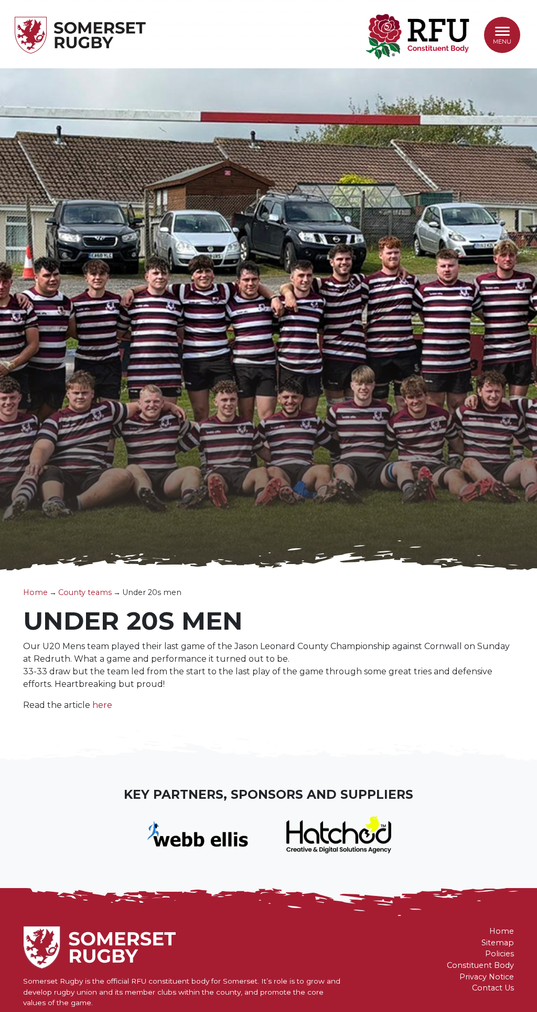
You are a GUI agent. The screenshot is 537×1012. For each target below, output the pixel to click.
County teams (85, 592)
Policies (499, 953)
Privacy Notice (486, 977)
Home (35, 592)
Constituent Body (480, 965)
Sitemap (497, 942)
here (102, 705)
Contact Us (493, 988)
